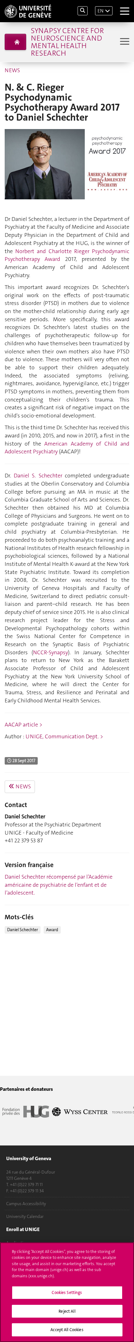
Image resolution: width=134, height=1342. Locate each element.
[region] (67, 1292)
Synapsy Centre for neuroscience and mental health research (67, 42)
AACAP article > (23, 724)
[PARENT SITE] (15, 42)
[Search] (83, 10)
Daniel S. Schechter (38, 475)
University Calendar (25, 1216)
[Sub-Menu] (123, 42)
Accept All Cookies (66, 1329)
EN (100, 10)
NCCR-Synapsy (50, 652)
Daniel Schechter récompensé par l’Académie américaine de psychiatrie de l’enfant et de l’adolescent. (58, 884)
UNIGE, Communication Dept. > (64, 736)
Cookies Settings (67, 1292)
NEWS (12, 70)
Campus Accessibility (26, 1203)
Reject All (67, 1311)
